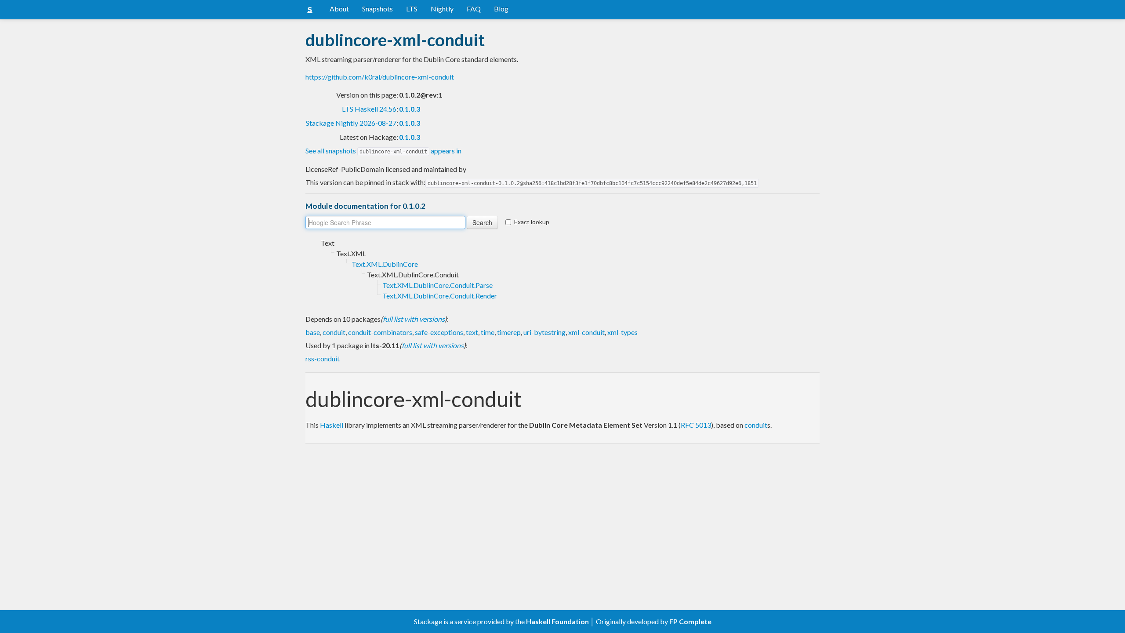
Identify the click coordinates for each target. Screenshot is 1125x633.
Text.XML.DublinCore (385, 264)
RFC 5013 (696, 425)
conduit (334, 332)
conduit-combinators (380, 332)
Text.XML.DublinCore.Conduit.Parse (437, 285)
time (487, 332)
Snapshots (377, 8)
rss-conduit (322, 358)
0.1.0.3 (409, 109)
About (339, 8)
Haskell (331, 425)
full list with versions (414, 319)
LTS (411, 8)
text (472, 332)
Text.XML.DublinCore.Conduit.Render (439, 295)
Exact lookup (531, 222)
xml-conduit (586, 332)
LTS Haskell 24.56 (369, 109)
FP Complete (690, 621)
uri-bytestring (544, 332)
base (312, 332)
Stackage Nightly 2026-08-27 (351, 123)
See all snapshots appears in (383, 150)
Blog (501, 8)
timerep (509, 332)
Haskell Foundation (557, 621)
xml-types (622, 332)
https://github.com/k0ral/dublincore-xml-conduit (379, 77)
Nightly (442, 8)
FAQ (474, 8)
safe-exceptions (439, 332)
